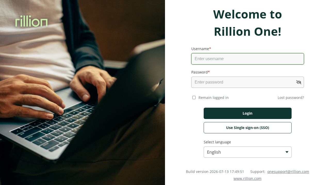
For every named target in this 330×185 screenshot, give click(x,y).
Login (247, 113)
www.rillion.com (247, 178)
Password (199, 72)
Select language (217, 142)
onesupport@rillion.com (288, 171)
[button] (299, 82)
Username (200, 48)
